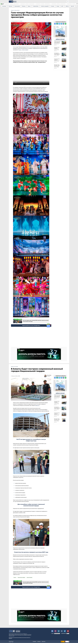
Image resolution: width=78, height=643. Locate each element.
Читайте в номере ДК (45, 6)
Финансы (24, 6)
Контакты (43, 641)
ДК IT (62, 6)
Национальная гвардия (21, 577)
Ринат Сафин (49, 375)
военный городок (29, 577)
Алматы (15, 577)
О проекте (34, 641)
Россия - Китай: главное (23, 49)
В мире (58, 6)
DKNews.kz (37, 405)
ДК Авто (67, 6)
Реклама (39, 641)
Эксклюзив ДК (17, 6)
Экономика (4, 6)
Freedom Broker (36, 6)
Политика (10, 6)
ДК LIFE (72, 6)
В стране (52, 6)
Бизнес (29, 6)
